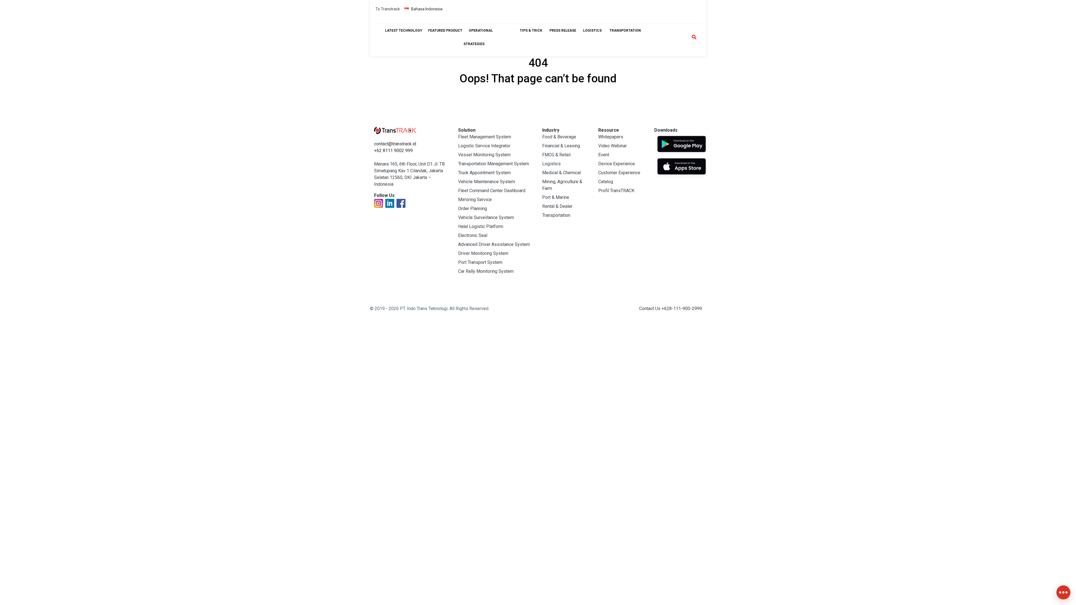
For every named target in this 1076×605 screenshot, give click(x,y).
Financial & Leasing (561, 145)
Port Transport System (480, 262)
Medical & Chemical (561, 172)
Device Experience (616, 163)
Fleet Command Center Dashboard (491, 190)
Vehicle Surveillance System (486, 217)
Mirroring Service (475, 199)
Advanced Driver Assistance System (494, 244)
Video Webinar (612, 145)
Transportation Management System (493, 163)
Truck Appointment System (484, 172)
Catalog (605, 181)
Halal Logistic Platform (480, 226)
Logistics (551, 163)
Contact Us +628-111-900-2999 (670, 308)
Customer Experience (619, 172)
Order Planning (472, 208)
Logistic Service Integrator (484, 145)
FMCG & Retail (556, 154)
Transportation (556, 215)
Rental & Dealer (557, 206)
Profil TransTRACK (616, 190)
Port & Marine (555, 197)
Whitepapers (610, 136)
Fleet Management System (484, 136)
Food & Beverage (559, 136)
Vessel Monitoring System (484, 154)
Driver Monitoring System (483, 253)
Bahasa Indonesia (426, 9)
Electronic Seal (472, 235)
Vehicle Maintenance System (486, 181)
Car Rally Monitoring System (486, 271)
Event (603, 154)
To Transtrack (387, 9)
